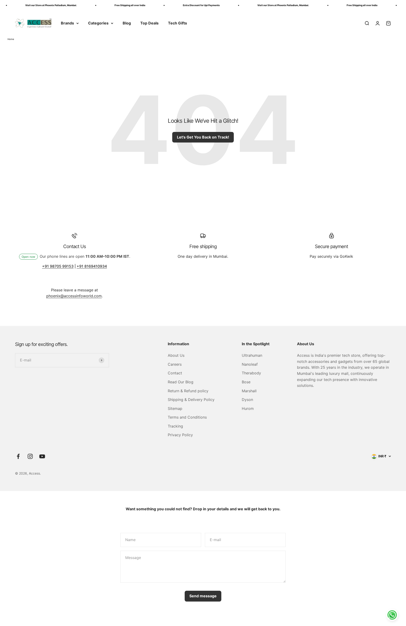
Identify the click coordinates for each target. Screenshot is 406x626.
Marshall (249, 390)
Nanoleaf (250, 364)
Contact (175, 373)
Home (11, 39)
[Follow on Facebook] (18, 456)
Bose (246, 382)
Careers (175, 364)
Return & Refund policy (188, 390)
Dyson (247, 399)
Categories (98, 23)
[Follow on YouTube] (42, 456)
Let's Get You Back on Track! (203, 137)
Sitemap (175, 408)
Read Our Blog (180, 382)
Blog (127, 23)
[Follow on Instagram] (30, 456)
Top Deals (149, 23)
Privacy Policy (180, 434)
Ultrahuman (252, 355)
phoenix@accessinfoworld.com (74, 295)
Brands (67, 23)
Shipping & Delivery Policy (191, 399)
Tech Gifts (177, 23)
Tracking (175, 426)
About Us (176, 355)
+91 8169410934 (92, 266)
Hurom (248, 408)
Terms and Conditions (187, 417)
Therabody (251, 373)
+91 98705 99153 (58, 266)
